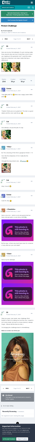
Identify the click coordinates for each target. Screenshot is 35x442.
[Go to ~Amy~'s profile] (3, 148)
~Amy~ (9, 147)
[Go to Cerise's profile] (3, 90)
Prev (6, 39)
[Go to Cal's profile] (3, 123)
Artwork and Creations (19, 32)
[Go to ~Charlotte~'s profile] (3, 210)
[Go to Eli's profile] (3, 47)
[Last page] (32, 39)
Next (28, 39)
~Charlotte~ (11, 209)
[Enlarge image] (6, 67)
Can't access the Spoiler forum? (17, 20)
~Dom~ (9, 254)
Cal (7, 121)
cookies (14, 428)
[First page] (2, 39)
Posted (13, 48)
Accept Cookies (10, 439)
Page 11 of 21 (17, 39)
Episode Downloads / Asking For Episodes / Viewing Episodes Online (17, 14)
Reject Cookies (22, 439)
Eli (7, 46)
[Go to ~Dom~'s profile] (3, 255)
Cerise (8, 88)
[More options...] (32, 47)
